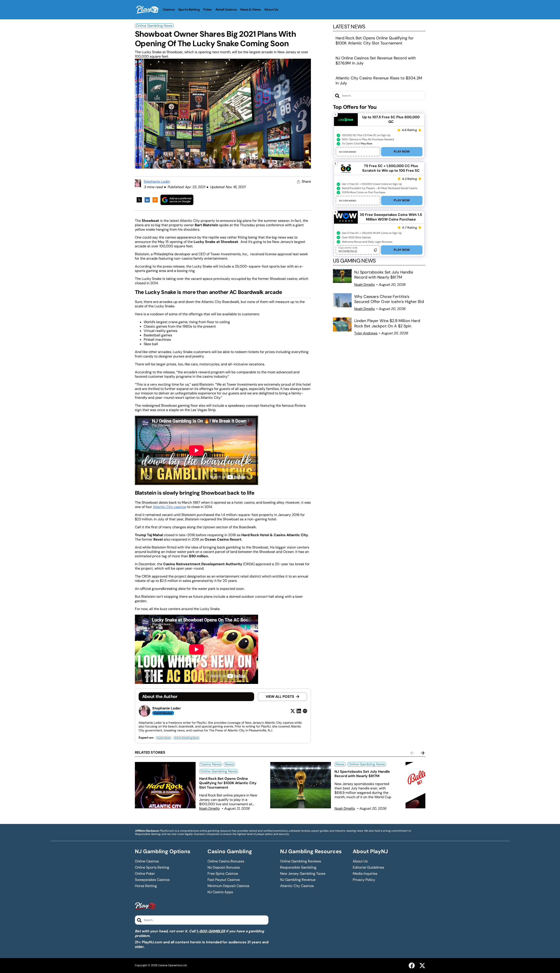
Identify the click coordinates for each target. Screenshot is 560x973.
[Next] (422, 753)
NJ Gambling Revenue (298, 880)
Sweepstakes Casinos (152, 880)
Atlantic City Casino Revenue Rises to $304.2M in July (379, 80)
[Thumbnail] (165, 785)
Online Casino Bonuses (225, 861)
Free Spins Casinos (222, 873)
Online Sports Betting (152, 867)
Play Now (402, 151)
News (229, 764)
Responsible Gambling (298, 867)
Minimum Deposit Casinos (228, 886)
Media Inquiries (365, 873)
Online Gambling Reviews (300, 861)
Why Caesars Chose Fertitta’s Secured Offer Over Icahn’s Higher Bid (389, 299)
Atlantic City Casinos (297, 886)
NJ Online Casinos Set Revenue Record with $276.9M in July (376, 60)
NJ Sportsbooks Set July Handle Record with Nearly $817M (383, 275)
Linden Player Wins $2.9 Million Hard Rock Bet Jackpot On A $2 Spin (387, 323)
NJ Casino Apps (220, 892)
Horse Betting (146, 886)
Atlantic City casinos (169, 507)
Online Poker (145, 873)
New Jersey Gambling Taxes (302, 873)
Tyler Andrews (365, 333)
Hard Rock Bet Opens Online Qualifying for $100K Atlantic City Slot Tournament (375, 40)
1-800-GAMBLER (210, 931)
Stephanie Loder (157, 181)
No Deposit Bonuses (223, 867)
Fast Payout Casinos (223, 880)
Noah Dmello (364, 284)
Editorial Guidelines (368, 867)
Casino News (163, 737)
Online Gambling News (154, 25)
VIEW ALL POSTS (280, 696)
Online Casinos (147, 861)
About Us (360, 861)
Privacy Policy (364, 880)
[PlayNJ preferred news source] (176, 200)
